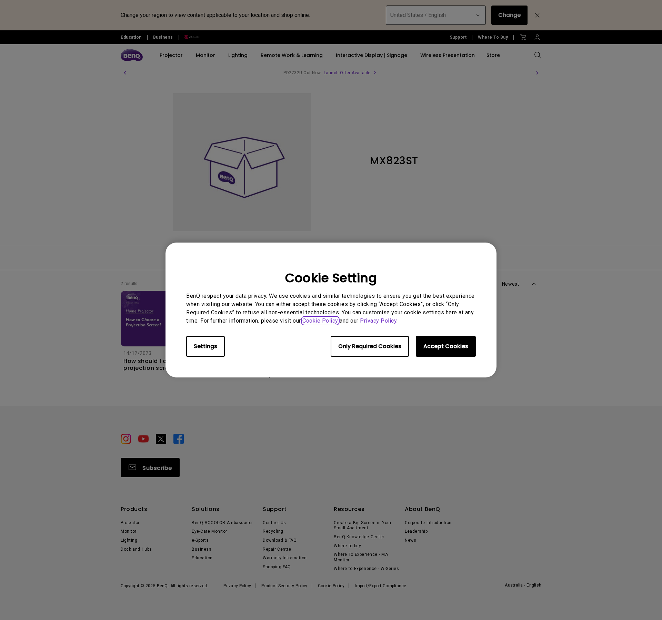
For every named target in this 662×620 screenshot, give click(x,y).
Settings (205, 346)
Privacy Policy (378, 320)
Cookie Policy (320, 320)
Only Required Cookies (369, 346)
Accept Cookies (445, 346)
